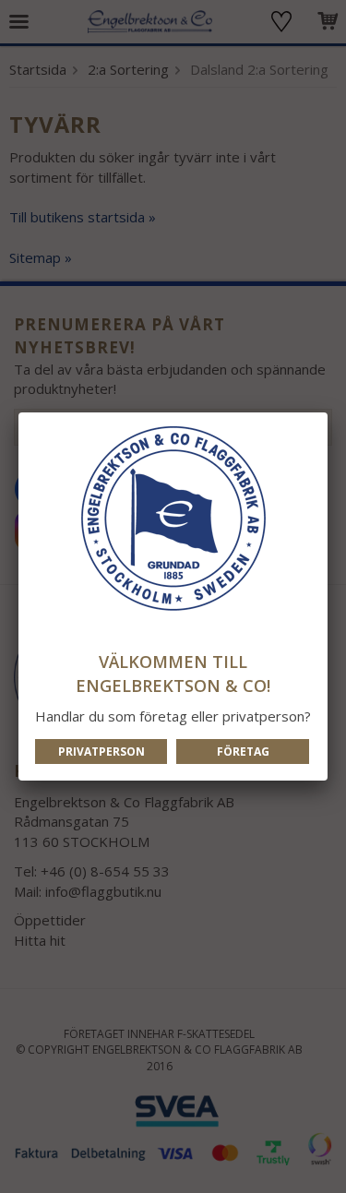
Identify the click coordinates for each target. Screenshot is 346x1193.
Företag (243, 751)
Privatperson (101, 751)
